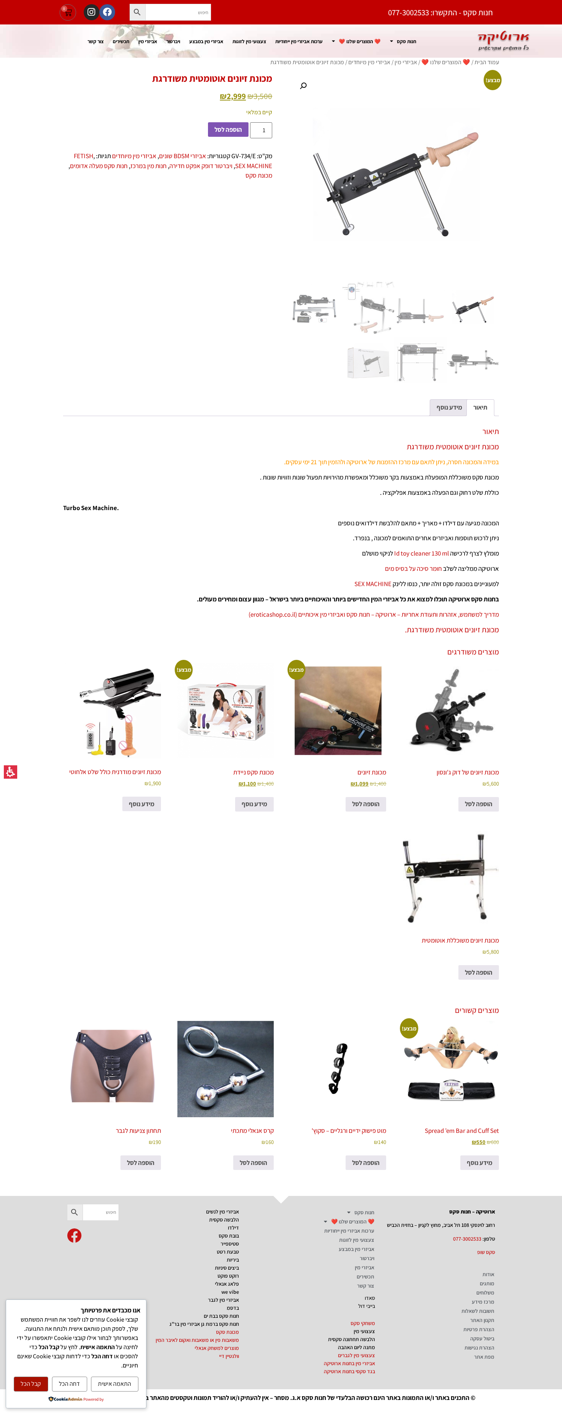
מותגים (487, 1283)
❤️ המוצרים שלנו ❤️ (360, 41)
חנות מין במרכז (148, 166)
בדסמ (233, 1307)
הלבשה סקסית (224, 1219)
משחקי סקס (363, 1323)
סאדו (370, 1297)
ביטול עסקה (482, 1338)
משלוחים (485, 1292)
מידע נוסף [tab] (449, 407)
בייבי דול (366, 1306)
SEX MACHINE (253, 166)
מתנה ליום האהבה (356, 1347)
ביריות (233, 1259)
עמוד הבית (486, 62)
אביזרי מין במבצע (206, 41)
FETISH (83, 156)
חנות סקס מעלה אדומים (99, 166)
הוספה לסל (228, 129)
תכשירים (121, 41)
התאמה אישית (114, 1384)
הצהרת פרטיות (478, 1329)
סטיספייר (230, 1243)
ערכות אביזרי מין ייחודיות (299, 41)
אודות (488, 1274)
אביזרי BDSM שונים (182, 156)
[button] (138, 12)
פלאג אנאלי (227, 1283)
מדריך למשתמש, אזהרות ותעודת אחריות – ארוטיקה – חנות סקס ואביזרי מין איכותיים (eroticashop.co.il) (374, 614)
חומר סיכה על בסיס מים (413, 568)
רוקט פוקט (228, 1275)
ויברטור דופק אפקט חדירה (200, 166)
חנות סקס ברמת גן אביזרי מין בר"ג (204, 1323)
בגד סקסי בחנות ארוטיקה (349, 1371)
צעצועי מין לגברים (356, 1355)
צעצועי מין (364, 1331)
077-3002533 (467, 1238)
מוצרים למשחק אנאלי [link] (217, 1348)
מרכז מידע (483, 1301)
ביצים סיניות (227, 1267)
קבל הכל (31, 1384)
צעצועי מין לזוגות (249, 41)
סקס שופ (486, 1252)
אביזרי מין (147, 41)
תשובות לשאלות (477, 1310)
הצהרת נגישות (479, 1347)
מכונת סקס (258, 175)
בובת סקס (229, 1235)
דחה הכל (69, 1384)
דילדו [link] (233, 1227)
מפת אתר (484, 1356)
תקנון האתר (482, 1320)
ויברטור (173, 41)
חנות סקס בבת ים (221, 1315)
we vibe (230, 1291)
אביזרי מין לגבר (223, 1299)
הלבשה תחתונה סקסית (351, 1339)
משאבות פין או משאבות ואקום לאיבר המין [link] (197, 1340)
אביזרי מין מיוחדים (369, 62)
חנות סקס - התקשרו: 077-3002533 (440, 12)
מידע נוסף (254, 804)
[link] (74, 1235)
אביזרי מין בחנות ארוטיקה (349, 1363)
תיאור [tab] (480, 407)
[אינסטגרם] (91, 12)
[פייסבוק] (107, 12)
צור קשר (96, 41)
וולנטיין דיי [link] (229, 1356)
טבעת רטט (228, 1251)
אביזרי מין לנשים (222, 1211)
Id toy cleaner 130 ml (421, 553)
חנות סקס (406, 41)
